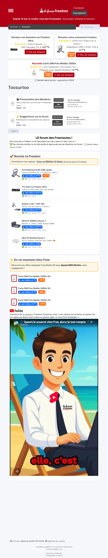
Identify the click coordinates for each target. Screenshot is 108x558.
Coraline (73, 104)
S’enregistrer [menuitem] (79, 13)
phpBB (47, 547)
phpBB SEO (58, 553)
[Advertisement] (54, 509)
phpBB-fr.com (57, 549)
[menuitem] (55, 541)
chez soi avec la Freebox (62, 161)
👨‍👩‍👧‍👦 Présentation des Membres (33, 99)
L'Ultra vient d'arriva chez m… (78, 102)
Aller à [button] (14, 131)
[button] (10, 10)
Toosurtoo (18, 87)
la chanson (28, 314)
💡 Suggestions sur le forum (32, 116)
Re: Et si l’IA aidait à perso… (76, 119)
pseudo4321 (73, 121)
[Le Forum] (54, 10)
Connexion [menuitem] (78, 8)
